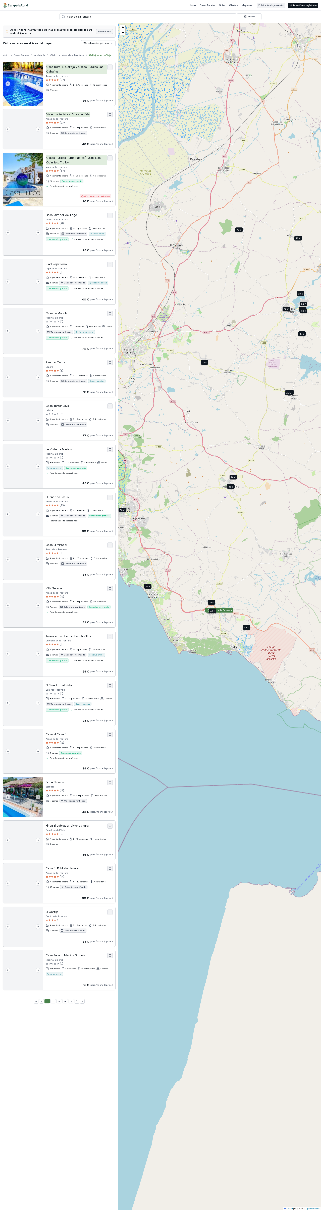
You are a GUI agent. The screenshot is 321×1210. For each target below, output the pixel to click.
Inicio (193, 5)
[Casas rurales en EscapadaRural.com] (15, 5)
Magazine (247, 5)
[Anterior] (8, 83)
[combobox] (148, 16)
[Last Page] (82, 1001)
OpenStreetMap (313, 1208)
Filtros (251, 16)
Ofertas (233, 5)
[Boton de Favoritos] (110, 67)
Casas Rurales (207, 5)
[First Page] (36, 1001)
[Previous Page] (41, 1001)
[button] (304, 304)
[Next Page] (77, 1001)
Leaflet (289, 1208)
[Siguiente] (38, 83)
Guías (222, 5)
